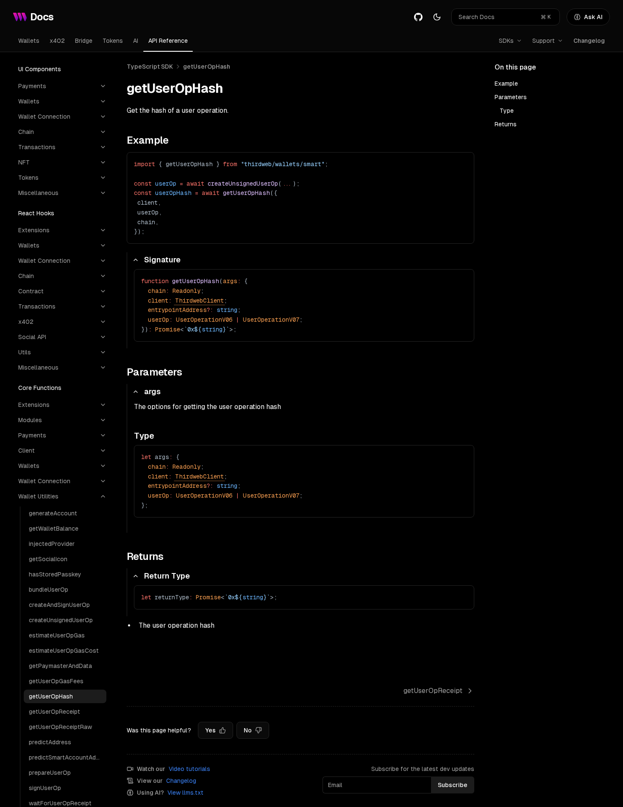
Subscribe (452, 785)
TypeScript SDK (150, 66)
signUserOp (45, 788)
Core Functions (39, 387)
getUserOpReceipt (54, 711)
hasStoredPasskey (55, 574)
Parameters (511, 97)
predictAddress (50, 742)
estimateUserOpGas (57, 635)
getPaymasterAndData (60, 665)
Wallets (28, 40)
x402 (57, 40)
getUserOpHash (51, 696)
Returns (506, 124)
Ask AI (593, 17)
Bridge (83, 40)
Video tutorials (189, 768)
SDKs (506, 40)
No (248, 730)
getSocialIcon (48, 559)
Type (507, 110)
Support (543, 40)
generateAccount (53, 513)
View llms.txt (185, 792)
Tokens (113, 40)
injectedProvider (52, 543)
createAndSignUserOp (59, 604)
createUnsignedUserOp (61, 620)
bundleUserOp (48, 589)
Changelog (589, 40)
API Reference (168, 40)
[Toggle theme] (437, 16)
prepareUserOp (50, 772)
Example (506, 83)
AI (135, 40)
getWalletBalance (53, 528)
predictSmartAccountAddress (67, 757)
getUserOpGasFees (56, 681)
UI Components (39, 69)
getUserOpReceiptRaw (60, 727)
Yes (210, 730)
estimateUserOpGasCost (64, 650)
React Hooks (36, 213)
